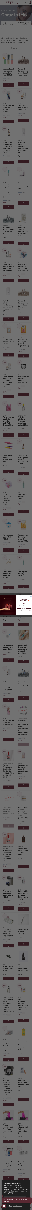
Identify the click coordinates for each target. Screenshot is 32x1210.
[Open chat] (4, 1206)
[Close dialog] (31, 596)
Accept (15, 1197)
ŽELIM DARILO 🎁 (24, 608)
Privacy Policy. (8, 1193)
